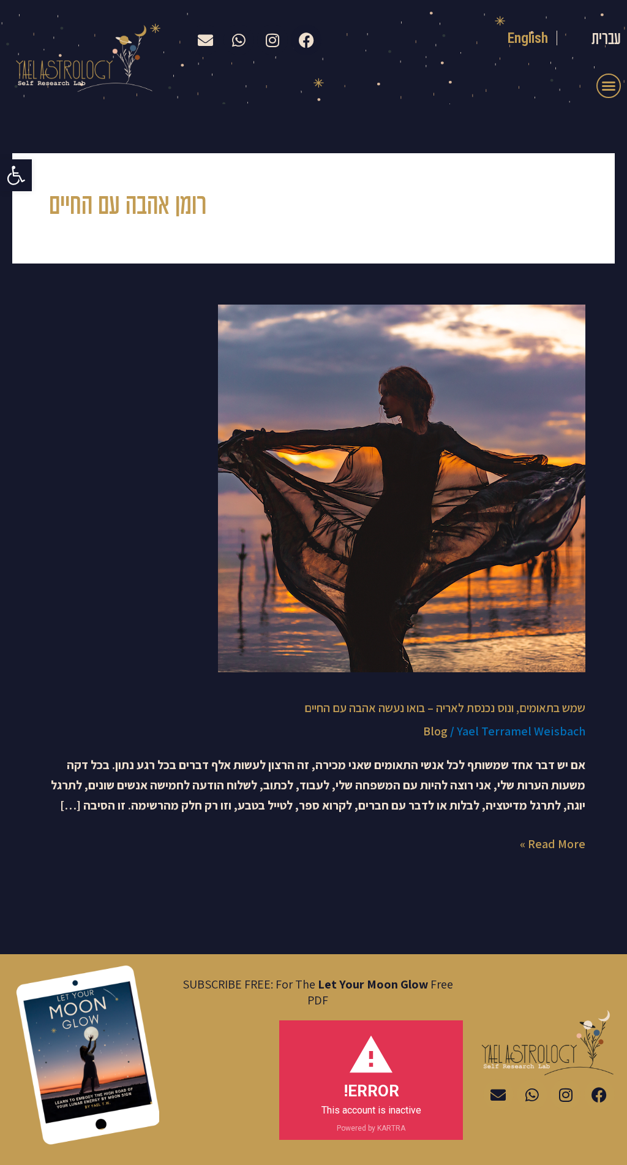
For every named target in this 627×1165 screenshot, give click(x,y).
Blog (435, 731)
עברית (606, 40)
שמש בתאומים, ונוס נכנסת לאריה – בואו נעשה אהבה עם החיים (444, 708)
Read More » (552, 843)
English (528, 38)
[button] (16, 175)
